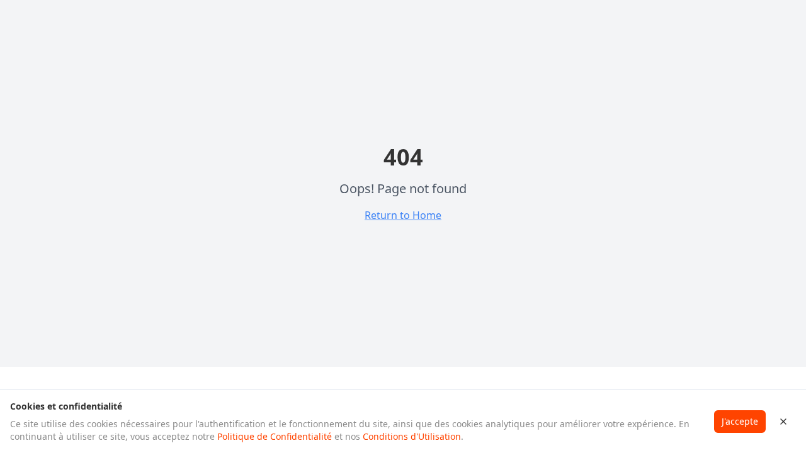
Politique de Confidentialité (274, 436)
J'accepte (740, 421)
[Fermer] (783, 421)
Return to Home (403, 215)
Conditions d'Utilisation (412, 436)
